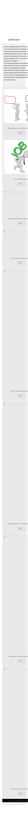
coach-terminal (14, 2)
